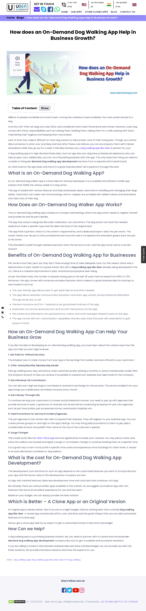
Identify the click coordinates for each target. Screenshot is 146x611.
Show (45, 108)
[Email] (36, 9)
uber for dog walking (69, 559)
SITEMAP (133, 601)
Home (64, 12)
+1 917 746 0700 (72, 4)
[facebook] (50, 9)
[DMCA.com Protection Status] (17, 601)
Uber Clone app (46, 438)
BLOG (114, 12)
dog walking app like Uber (95, 148)
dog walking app (22, 559)
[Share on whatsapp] (57, 9)
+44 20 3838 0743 (121, 4)
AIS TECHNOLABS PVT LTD (114, 601)
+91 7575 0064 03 (97, 4)
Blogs (20, 17)
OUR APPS (76, 12)
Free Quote (143, 254)
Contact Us (128, 12)
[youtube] (76, 590)
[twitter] (69, 590)
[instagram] (81, 590)
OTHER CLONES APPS (97, 12)
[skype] (43, 9)
